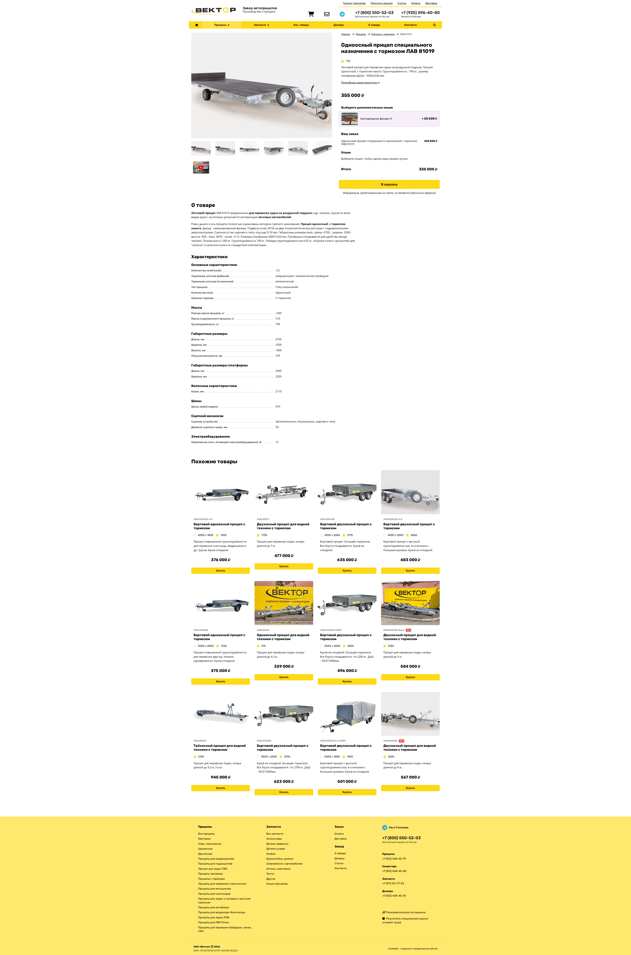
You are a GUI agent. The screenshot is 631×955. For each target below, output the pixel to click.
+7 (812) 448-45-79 (394, 858)
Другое (270, 878)
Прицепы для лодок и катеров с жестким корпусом (224, 900)
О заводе (374, 24)
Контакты (410, 24)
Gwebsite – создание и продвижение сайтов (412, 948)
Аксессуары (274, 838)
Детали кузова (275, 848)
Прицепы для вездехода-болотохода (221, 912)
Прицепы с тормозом (383, 34)
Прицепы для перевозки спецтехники (222, 883)
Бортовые (204, 838)
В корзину (389, 184)
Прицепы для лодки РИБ (213, 917)
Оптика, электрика (278, 868)
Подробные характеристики (359, 82)
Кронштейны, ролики (279, 858)
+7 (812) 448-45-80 (394, 871)
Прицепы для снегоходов (214, 893)
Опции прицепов (277, 883)
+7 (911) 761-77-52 (393, 883)
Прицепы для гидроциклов (215, 863)
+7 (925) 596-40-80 (420, 12)
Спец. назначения (209, 843)
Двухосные (205, 853)
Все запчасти (274, 833)
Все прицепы (206, 833)
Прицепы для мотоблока (213, 907)
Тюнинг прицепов (354, 3)
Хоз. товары (301, 24)
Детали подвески (277, 843)
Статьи (401, 3)
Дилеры (339, 24)
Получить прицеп (382, 3)
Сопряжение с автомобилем (284, 863)
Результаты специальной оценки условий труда (405, 920)
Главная (345, 34)
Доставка (431, 3)
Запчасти (260, 24)
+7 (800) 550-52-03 (374, 12)
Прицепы (221, 24)
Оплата (415, 3)
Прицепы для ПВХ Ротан (213, 922)
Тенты (270, 873)
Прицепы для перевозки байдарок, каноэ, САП (225, 929)
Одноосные (205, 848)
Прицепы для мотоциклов (214, 888)
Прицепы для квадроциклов (216, 858)
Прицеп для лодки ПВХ (212, 868)
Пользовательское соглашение (406, 912)
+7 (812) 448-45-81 (394, 895)
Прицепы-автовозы (210, 873)
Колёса (270, 853)
